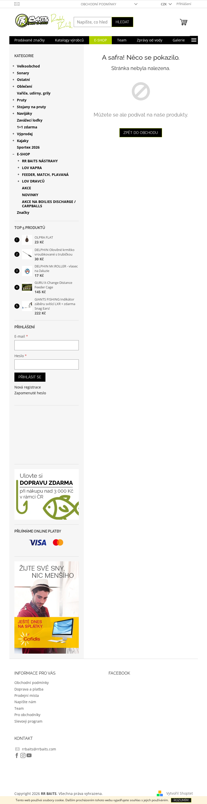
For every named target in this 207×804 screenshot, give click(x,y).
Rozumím (181, 800)
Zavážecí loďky (29, 120)
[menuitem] (29, 40)
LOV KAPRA (32, 167)
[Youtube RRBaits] (29, 755)
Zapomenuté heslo (30, 392)
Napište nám (25, 701)
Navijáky (24, 113)
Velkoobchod (28, 66)
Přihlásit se (29, 377)
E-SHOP (23, 154)
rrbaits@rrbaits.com (39, 749)
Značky (23, 212)
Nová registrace (27, 387)
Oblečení (24, 86)
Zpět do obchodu (140, 133)
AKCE (26, 188)
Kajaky (23, 140)
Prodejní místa (26, 695)
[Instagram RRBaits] (22, 755)
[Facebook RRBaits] (16, 755)
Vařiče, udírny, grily (33, 93)
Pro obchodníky (27, 714)
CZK (164, 4)
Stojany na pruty (31, 106)
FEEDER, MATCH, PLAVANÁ (45, 174)
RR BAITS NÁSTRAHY (40, 160)
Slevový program (28, 721)
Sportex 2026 (28, 147)
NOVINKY (30, 194)
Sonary (23, 73)
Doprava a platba (28, 689)
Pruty (22, 100)
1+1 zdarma (27, 127)
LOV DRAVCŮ (33, 181)
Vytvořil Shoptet (179, 793)
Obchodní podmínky (98, 4)
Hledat (122, 22)
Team (19, 708)
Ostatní (23, 79)
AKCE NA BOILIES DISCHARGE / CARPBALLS (49, 203)
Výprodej (25, 133)
